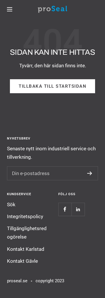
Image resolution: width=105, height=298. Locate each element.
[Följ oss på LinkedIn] (78, 209)
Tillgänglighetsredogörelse (27, 232)
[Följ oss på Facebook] (64, 209)
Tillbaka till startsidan (52, 86)
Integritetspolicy (25, 216)
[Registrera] (89, 173)
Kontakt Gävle (22, 261)
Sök (11, 204)
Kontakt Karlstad (25, 249)
